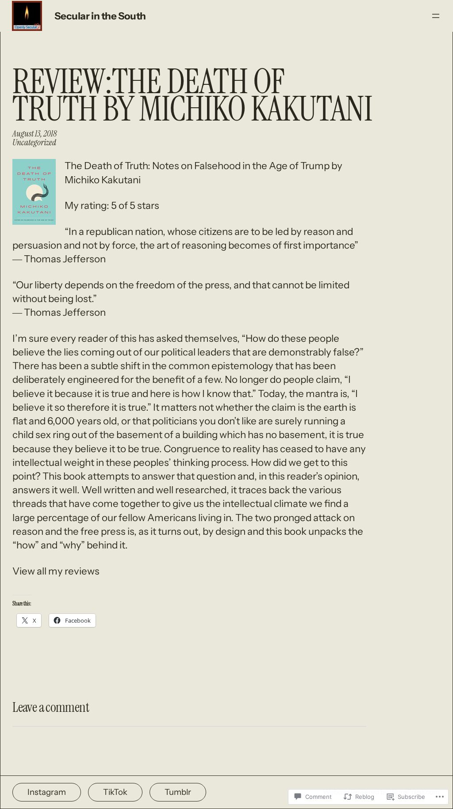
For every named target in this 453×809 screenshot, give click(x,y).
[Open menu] (435, 16)
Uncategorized (34, 142)
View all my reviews (56, 571)
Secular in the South (100, 16)
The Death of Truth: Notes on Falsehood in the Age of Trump (197, 165)
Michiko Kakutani (103, 180)
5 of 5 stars (135, 205)
